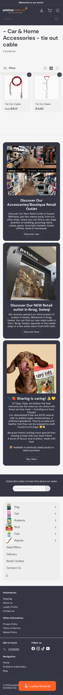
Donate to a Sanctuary (14, 666)
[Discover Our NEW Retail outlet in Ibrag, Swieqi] (31, 273)
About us (7, 602)
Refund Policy (10, 632)
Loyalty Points (10, 606)
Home (6, 662)
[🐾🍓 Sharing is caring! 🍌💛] (31, 368)
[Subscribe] (47, 488)
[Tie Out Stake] (46, 93)
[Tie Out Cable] (16, 93)
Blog (5, 670)
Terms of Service (11, 628)
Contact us (8, 610)
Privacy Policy (10, 624)
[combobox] (31, 19)
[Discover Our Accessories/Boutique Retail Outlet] (31, 170)
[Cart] (50, 10)
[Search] (56, 19)
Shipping (7, 598)
